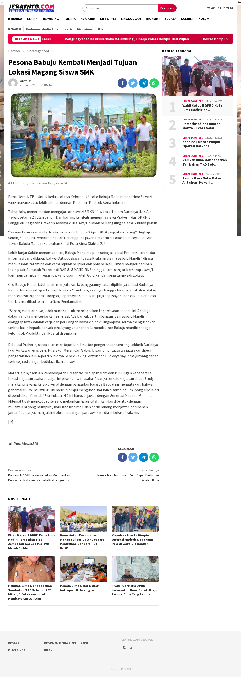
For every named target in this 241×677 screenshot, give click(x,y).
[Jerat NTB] (31, 7)
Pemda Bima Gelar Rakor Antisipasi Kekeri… (201, 180)
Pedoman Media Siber (60, 643)
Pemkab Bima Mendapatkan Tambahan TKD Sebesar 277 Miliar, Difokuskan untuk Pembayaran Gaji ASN (30, 592)
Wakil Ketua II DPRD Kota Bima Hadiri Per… (202, 108)
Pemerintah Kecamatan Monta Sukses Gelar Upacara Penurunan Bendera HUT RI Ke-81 (82, 541)
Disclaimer (16, 650)
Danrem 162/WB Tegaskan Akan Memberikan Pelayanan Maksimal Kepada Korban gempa (39, 475)
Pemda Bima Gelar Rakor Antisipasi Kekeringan (79, 588)
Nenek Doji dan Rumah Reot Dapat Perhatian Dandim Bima (128, 475)
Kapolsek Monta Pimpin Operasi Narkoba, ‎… (201, 144)
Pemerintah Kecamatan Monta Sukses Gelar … (201, 126)
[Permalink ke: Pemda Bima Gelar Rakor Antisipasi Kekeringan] (83, 569)
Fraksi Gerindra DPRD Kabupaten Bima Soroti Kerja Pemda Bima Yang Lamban (134, 590)
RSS (130, 648)
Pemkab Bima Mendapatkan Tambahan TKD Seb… (204, 162)
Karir (84, 643)
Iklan (48, 650)
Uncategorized (192, 101)
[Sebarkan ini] (122, 83)
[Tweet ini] (133, 83)
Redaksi (14, 643)
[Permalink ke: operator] (13, 82)
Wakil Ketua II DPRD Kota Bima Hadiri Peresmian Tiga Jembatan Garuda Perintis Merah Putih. (31, 541)
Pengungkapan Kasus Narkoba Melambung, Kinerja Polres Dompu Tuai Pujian (109, 39)
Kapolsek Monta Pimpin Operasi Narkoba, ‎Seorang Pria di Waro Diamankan (132, 539)
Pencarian (167, 8)
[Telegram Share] (143, 83)
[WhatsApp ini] (154, 83)
